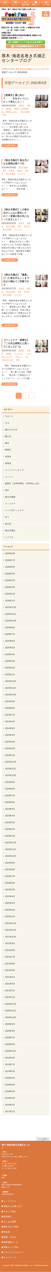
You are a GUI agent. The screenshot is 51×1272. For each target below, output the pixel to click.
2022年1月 (10, 916)
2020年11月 (10, 1011)
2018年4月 (10, 1091)
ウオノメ (18, 357)
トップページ (10, 1201)
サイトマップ (10, 1257)
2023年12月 (10, 762)
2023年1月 (10, 836)
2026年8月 (10, 553)
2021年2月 (10, 990)
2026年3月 (10, 587)
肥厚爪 (21, 105)
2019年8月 (10, 1058)
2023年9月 (10, 782)
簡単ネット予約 (11, 1247)
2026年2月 (10, 594)
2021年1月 (10, 997)
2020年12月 (10, 1004)
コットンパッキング (14, 470)
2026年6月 (10, 567)
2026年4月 (10, 580)
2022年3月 (10, 903)
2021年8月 (10, 950)
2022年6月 (10, 883)
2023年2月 (10, 829)
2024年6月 (10, 721)
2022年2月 (10, 910)
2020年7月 (10, 1037)
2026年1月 (10, 601)
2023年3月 (10, 822)
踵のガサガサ (8, 360)
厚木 (4, 115)
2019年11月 (10, 1051)
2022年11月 (10, 849)
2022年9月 (10, 863)
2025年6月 (10, 641)
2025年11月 (10, 614)
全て (7, 517)
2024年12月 (10, 681)
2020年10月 (10, 1017)
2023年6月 (10, 802)
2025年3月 (10, 661)
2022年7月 (10, 876)
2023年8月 (10, 789)
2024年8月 (10, 708)
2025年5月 (10, 648)
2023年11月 (10, 769)
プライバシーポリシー (14, 1252)
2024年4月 (10, 735)
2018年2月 (10, 1105)
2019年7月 (10, 1064)
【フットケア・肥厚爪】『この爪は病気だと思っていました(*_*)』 (16, 343)
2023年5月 (10, 809)
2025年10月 (10, 621)
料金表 (7, 1232)
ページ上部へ (42, 1139)
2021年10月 (10, 937)
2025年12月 (10, 607)
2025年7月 (10, 634)
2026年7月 (10, 560)
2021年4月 (10, 977)
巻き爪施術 (25, 112)
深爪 (7, 490)
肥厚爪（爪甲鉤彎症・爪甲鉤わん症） (23, 483)
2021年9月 (10, 943)
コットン (9, 477)
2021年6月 (10, 964)
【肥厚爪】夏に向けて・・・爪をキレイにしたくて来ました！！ (16, 98)
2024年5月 (10, 728)
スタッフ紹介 (10, 1211)
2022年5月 (10, 889)
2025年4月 (10, 654)
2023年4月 (10, 816)
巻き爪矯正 (10, 174)
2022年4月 (10, 896)
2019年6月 (10, 1071)
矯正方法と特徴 (11, 1227)
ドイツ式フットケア (14, 510)
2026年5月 (10, 574)
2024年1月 (10, 755)
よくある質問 (10, 1222)
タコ (27, 357)
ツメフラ (21, 174)
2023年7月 (10, 795)
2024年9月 (10, 701)
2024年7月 (10, 715)
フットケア (18, 354)
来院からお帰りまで (13, 1206)
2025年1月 (10, 674)
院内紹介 (8, 1216)
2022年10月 (10, 856)
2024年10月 (10, 695)
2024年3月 (10, 742)
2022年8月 (10, 869)
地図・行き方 (10, 1237)
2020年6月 (10, 1044)
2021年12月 (10, 923)
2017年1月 (10, 1111)
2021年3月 (10, 984)
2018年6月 (10, 1085)
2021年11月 (10, 930)
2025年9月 (10, 627)
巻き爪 (27, 226)
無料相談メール (11, 1242)
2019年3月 (10, 1078)
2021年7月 (10, 957)
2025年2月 (10, 668)
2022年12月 (10, 842)
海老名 (9, 109)
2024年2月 (10, 748)
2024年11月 (10, 688)
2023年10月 (10, 775)
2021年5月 (10, 970)
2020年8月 (10, 1031)
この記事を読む (9, 145)
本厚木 (11, 170)
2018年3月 (10, 1098)
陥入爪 (8, 436)
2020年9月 (10, 1024)
